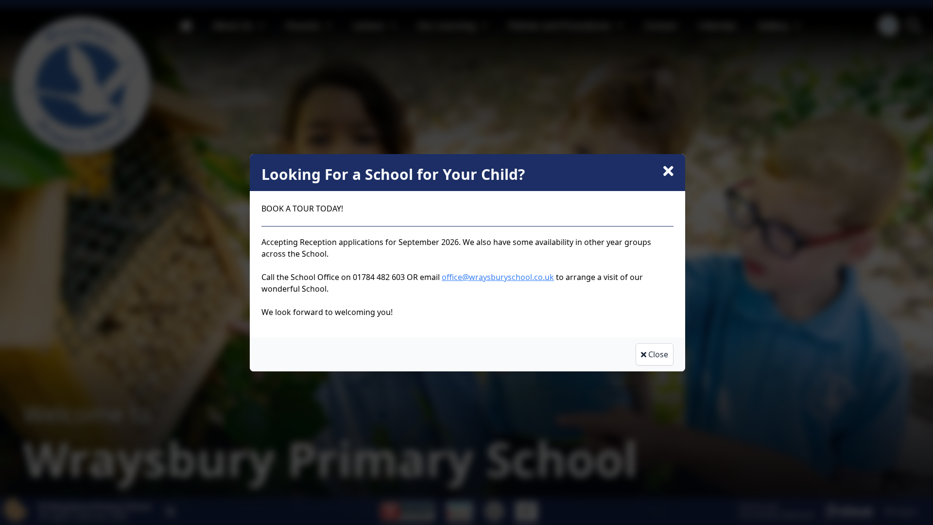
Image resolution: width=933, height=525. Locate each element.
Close (657, 354)
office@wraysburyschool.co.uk (498, 277)
